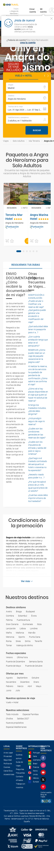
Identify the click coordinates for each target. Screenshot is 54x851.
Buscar (37, 130)
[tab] (18, 251)
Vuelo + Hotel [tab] (23, 75)
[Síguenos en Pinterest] (43, 787)
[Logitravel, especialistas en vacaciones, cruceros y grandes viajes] (10, 4)
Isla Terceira (34, 141)
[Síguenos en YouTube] (43, 772)
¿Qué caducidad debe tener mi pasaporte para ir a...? (38, 329)
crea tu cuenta (28, 42)
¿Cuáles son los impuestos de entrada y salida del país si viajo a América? (37, 448)
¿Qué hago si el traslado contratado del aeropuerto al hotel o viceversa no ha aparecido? (37, 464)
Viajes (6, 141)
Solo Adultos (18, 141)
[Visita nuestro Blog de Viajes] (45, 801)
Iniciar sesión (45, 28)
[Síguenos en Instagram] (43, 765)
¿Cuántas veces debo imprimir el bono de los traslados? (38, 498)
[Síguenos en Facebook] (43, 758)
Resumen (11, 208)
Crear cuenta (32, 10)
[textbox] (27, 87)
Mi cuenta (43, 10)
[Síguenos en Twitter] (43, 779)
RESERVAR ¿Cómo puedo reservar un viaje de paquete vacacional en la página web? (36, 356)
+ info (24, 208)
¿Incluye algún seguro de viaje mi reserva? (36, 421)
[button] (48, 76)
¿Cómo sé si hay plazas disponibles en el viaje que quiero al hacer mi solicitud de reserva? (38, 394)
